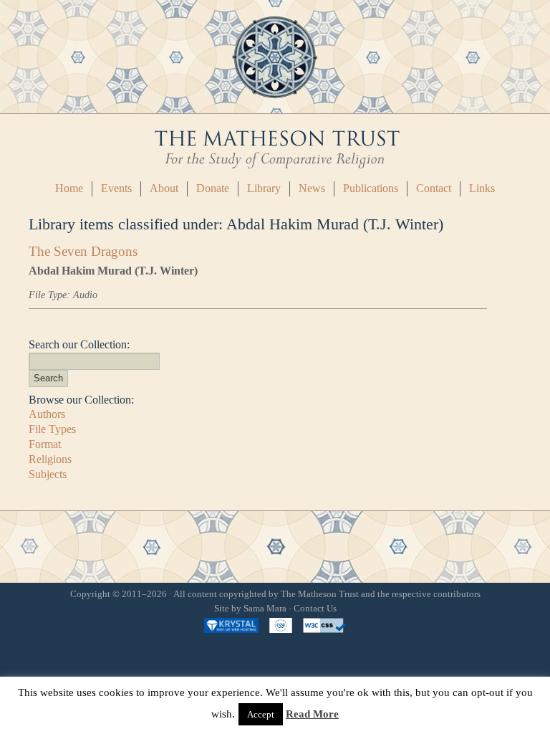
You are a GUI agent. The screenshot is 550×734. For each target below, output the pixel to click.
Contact (433, 188)
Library (264, 188)
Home (69, 188)
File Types (52, 429)
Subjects (48, 474)
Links (482, 188)
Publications (370, 188)
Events (116, 188)
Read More (312, 714)
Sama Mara (264, 609)
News (312, 188)
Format (45, 444)
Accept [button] (260, 714)
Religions (50, 459)
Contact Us (315, 609)
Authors (47, 414)
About (164, 188)
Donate (212, 188)
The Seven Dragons (83, 251)
